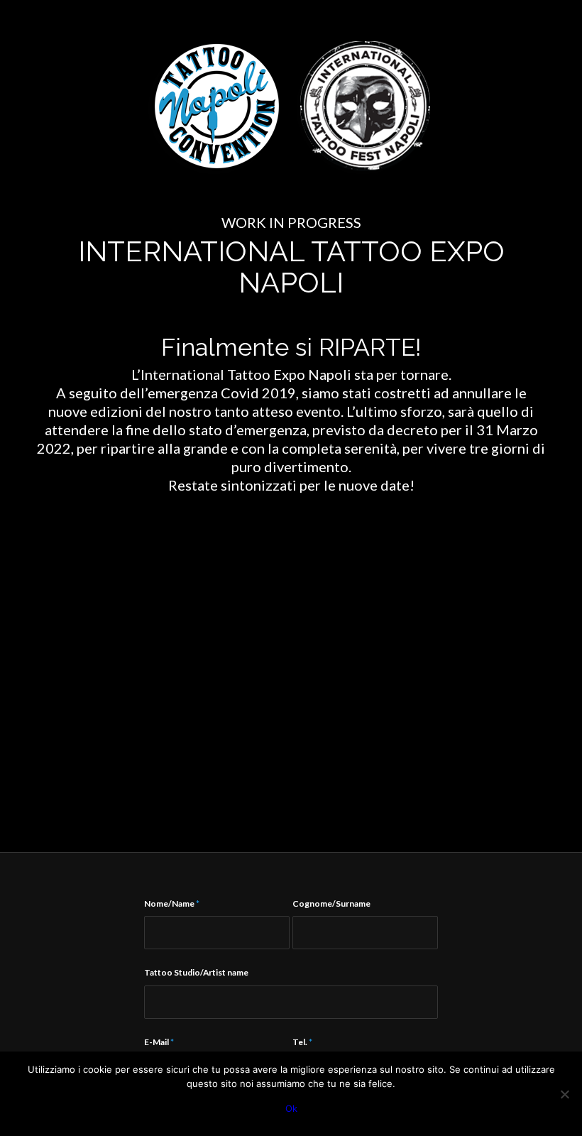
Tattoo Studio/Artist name (196, 972)
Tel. (302, 1042)
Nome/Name (171, 903)
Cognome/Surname (331, 903)
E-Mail (159, 1042)
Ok (291, 1108)
